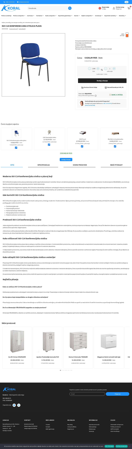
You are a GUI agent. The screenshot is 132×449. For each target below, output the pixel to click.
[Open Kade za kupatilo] (55, 15)
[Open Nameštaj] (125, 15)
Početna (3, 22)
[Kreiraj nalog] (114, 8)
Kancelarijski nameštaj (16, 22)
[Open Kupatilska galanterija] (71, 15)
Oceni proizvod (13, 29)
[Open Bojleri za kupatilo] (92, 15)
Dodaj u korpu (102, 81)
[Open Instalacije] (102, 15)
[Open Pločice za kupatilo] (24, 15)
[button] (96, 96)
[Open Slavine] (79, 15)
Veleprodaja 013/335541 (30, 428)
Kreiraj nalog (120, 7)
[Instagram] (18, 405)
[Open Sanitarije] (33, 15)
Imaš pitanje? (22, 29)
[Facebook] (14, 405)
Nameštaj (8, 22)
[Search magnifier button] (69, 8)
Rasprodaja (105, 7)
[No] (129, 446)
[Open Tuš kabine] (43, 15)
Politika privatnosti (121, 446)
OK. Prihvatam (109, 446)
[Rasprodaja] (100, 8)
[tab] (12, 165)
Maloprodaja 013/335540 (30, 426)
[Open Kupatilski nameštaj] (116, 15)
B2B (126, 2)
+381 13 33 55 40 (107, 103)
